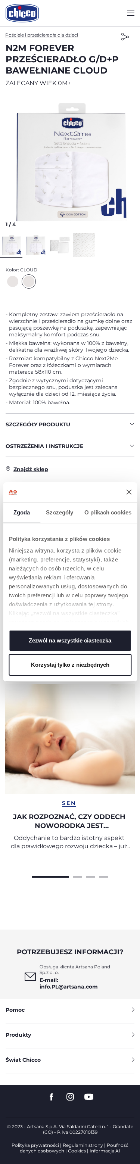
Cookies (77, 1151)
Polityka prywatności (35, 1145)
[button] (70, 162)
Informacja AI (105, 1151)
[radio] (13, 281)
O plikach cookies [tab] (107, 512)
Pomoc (15, 1009)
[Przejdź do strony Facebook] (51, 1097)
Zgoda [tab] (21, 512)
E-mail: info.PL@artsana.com (69, 983)
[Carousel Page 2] (77, 876)
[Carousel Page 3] (90, 876)
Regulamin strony (83, 1145)
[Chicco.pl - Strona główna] (22, 13)
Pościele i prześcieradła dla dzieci (41, 35)
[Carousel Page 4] (103, 876)
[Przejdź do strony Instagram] (70, 1097)
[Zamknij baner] (128, 492)
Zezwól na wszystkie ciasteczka (70, 640)
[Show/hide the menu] (130, 13)
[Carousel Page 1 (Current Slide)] (50, 876)
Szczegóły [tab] (59, 512)
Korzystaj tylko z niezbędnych (70, 665)
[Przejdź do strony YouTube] (88, 1097)
